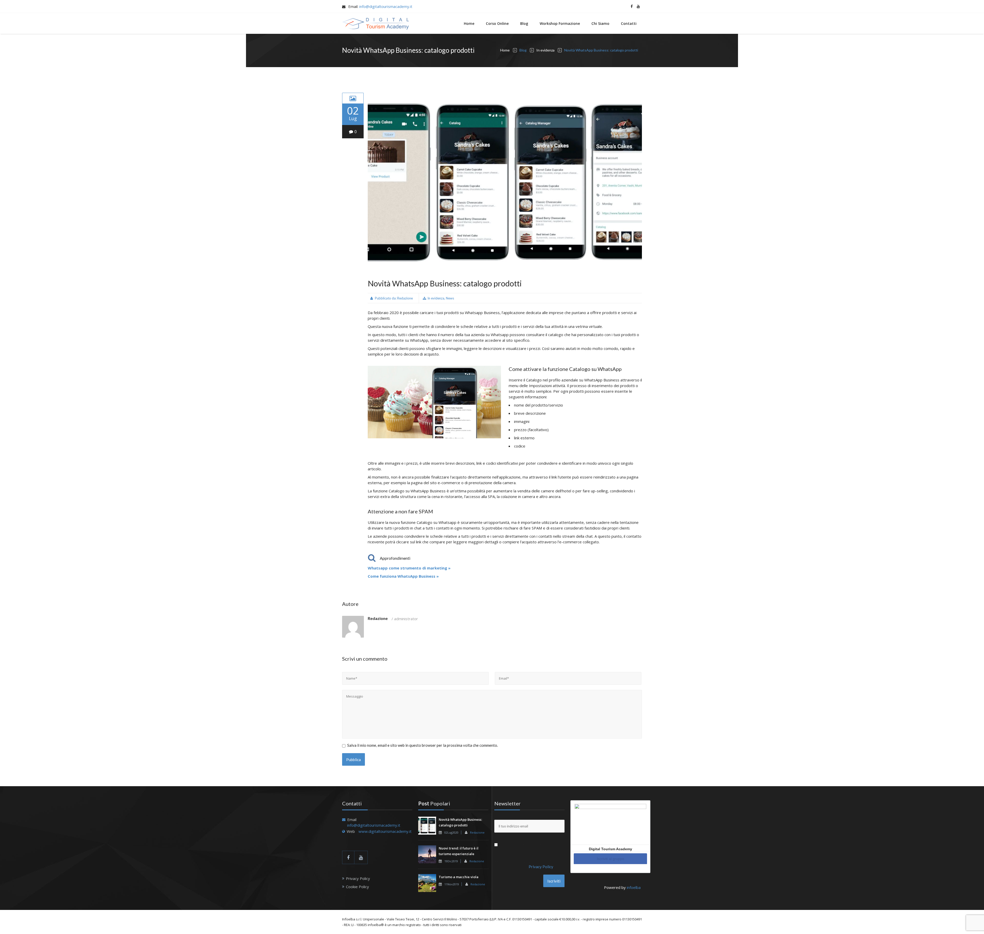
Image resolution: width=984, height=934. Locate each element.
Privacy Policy (358, 878)
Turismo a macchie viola (458, 877)
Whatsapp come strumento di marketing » (409, 567)
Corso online (497, 23)
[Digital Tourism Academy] (375, 23)
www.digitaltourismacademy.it (385, 831)
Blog (524, 23)
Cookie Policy (357, 886)
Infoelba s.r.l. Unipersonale (363, 919)
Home (469, 23)
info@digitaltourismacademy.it (385, 6)
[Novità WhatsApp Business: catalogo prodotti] (353, 98)
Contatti (629, 23)
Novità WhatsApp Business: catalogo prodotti (445, 283)
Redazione (405, 298)
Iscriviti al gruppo (610, 859)
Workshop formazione (560, 23)
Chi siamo (600, 23)
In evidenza (545, 50)
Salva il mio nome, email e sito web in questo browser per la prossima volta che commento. (422, 745)
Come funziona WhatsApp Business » (403, 576)
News (450, 298)
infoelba (634, 887)
